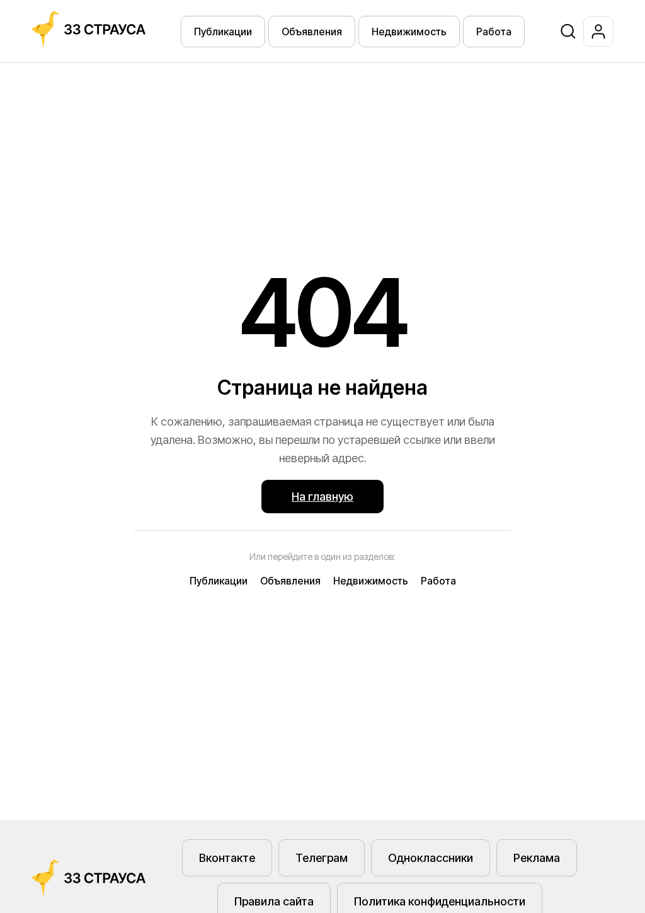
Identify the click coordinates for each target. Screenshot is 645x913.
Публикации (223, 31)
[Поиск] (568, 31)
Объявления (312, 31)
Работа (493, 31)
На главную (322, 496)
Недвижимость (409, 31)
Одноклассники (430, 857)
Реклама (536, 857)
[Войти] (598, 31)
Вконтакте (227, 857)
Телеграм (321, 857)
